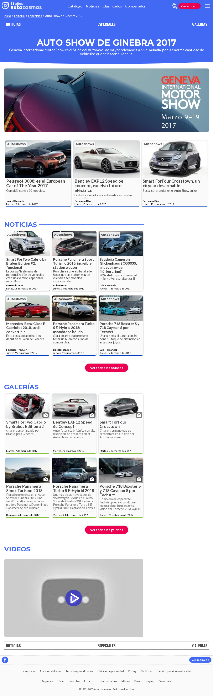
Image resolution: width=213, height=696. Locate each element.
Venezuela (165, 681)
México (125, 681)
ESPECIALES (106, 24)
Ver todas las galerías (106, 530)
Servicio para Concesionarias (174, 671)
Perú (137, 681)
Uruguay (150, 681)
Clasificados (112, 6)
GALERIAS (199, 24)
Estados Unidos (108, 681)
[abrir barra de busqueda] (174, 6)
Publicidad (147, 671)
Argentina (47, 681)
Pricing (132, 671)
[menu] (207, 6)
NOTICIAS (13, 24)
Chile (61, 681)
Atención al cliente (50, 671)
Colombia (74, 681)
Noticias (92, 6)
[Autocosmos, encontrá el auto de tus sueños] (21, 6)
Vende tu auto (189, 6)
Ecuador (89, 681)
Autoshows (16, 144)
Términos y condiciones (79, 671)
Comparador (135, 6)
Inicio (7, 16)
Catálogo (75, 6)
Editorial (19, 16)
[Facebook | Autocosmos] (5, 660)
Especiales (35, 16)
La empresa (28, 671)
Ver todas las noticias (106, 368)
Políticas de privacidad (111, 671)
